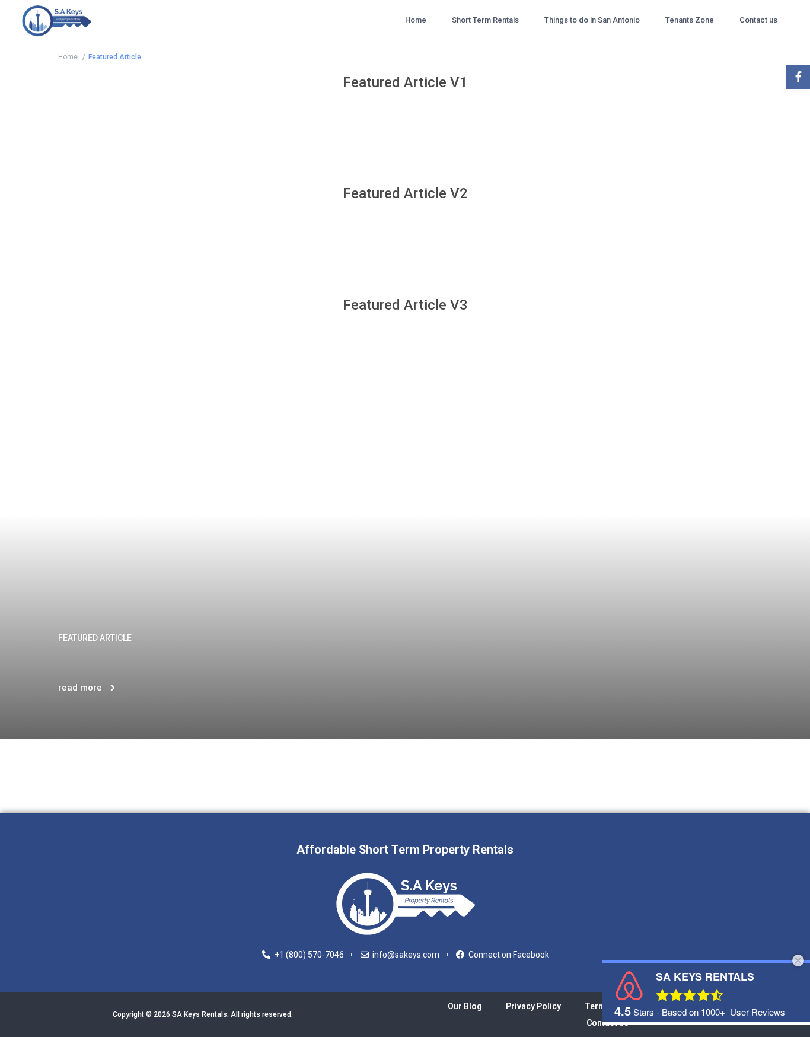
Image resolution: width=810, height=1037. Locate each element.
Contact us (758, 19)
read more (80, 687)
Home (415, 19)
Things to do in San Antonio (592, 19)
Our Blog (465, 1006)
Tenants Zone (689, 19)
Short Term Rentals (485, 19)
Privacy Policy (533, 1006)
